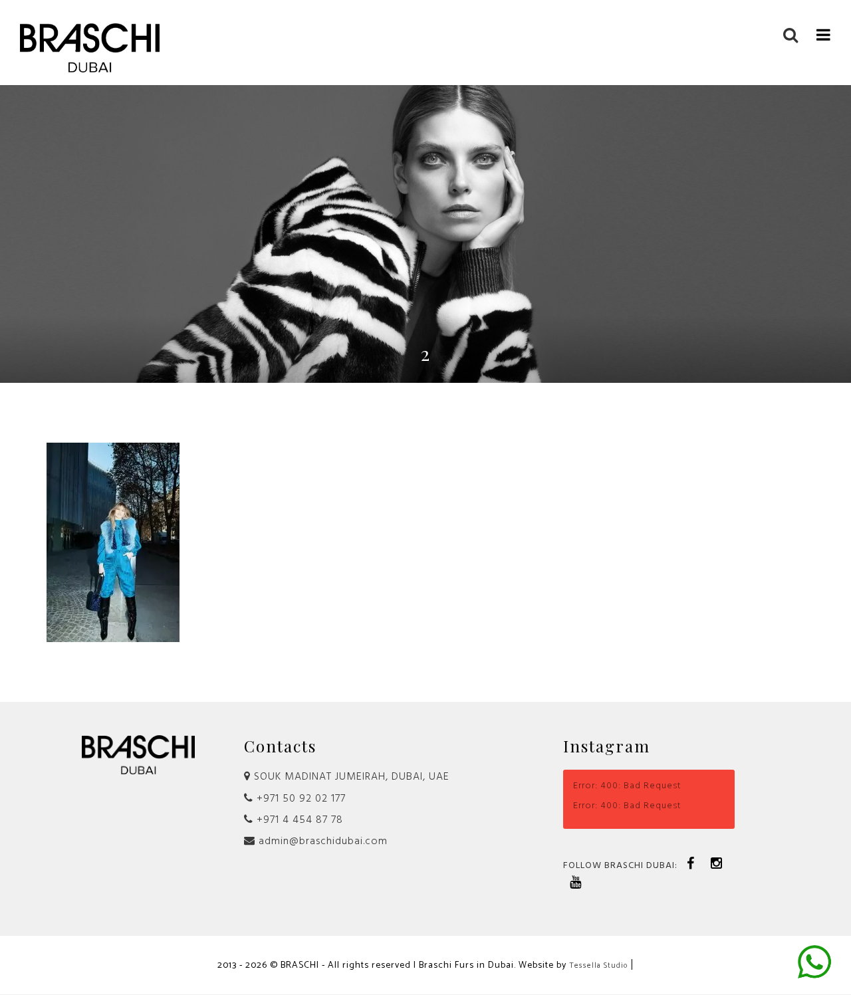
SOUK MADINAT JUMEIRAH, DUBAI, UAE (350, 777)
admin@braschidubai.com (321, 841)
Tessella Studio (598, 966)
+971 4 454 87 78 (298, 820)
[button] (823, 34)
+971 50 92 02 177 (299, 799)
